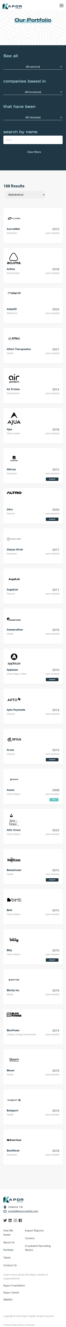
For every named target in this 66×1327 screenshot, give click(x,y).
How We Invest (8, 1232)
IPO (54, 799)
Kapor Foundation (14, 1285)
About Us (8, 1242)
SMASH (7, 1299)
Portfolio (8, 1250)
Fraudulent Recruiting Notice (38, 1248)
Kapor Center (12, 1292)
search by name (20, 131)
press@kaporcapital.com (23, 1211)
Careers (29, 1238)
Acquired (52, 479)
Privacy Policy (10, 1325)
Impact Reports (34, 1230)
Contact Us (10, 1265)
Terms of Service (26, 1325)
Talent (7, 1257)
